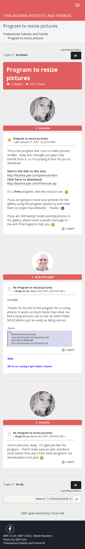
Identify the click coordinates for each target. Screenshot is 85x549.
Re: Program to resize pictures (32, 287)
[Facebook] (10, 530)
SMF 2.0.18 (9, 535)
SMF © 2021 (25, 535)
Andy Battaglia (44, 277)
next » (77, 49)
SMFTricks (21, 539)
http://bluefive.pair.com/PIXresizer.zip (31, 183)
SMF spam (28, 513)
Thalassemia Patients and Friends (37, 15)
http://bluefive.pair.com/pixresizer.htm (32, 175)
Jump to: (40, 499)
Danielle (44, 128)
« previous (66, 49)
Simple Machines (42, 535)
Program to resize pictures (30, 138)
